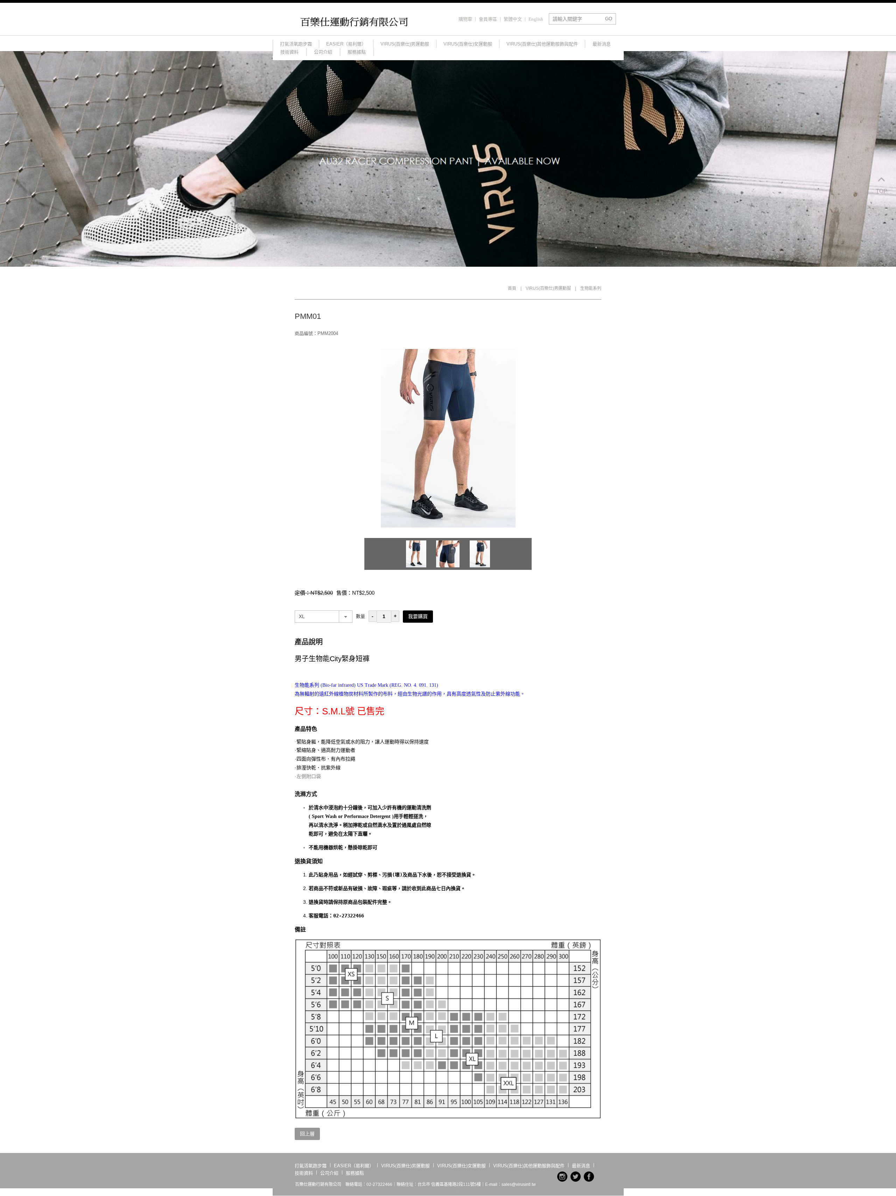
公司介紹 (323, 52)
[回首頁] (355, 25)
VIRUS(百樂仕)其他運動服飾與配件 (542, 44)
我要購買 (418, 616)
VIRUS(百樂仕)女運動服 (467, 44)
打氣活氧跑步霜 (296, 44)
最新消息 (602, 44)
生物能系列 (590, 288)
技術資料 (289, 52)
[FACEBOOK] (589, 1176)
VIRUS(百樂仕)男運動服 (404, 44)
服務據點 (357, 52)
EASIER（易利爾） (346, 44)
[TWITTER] (575, 1176)
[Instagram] (562, 1176)
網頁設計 (463, 1192)
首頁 (512, 288)
